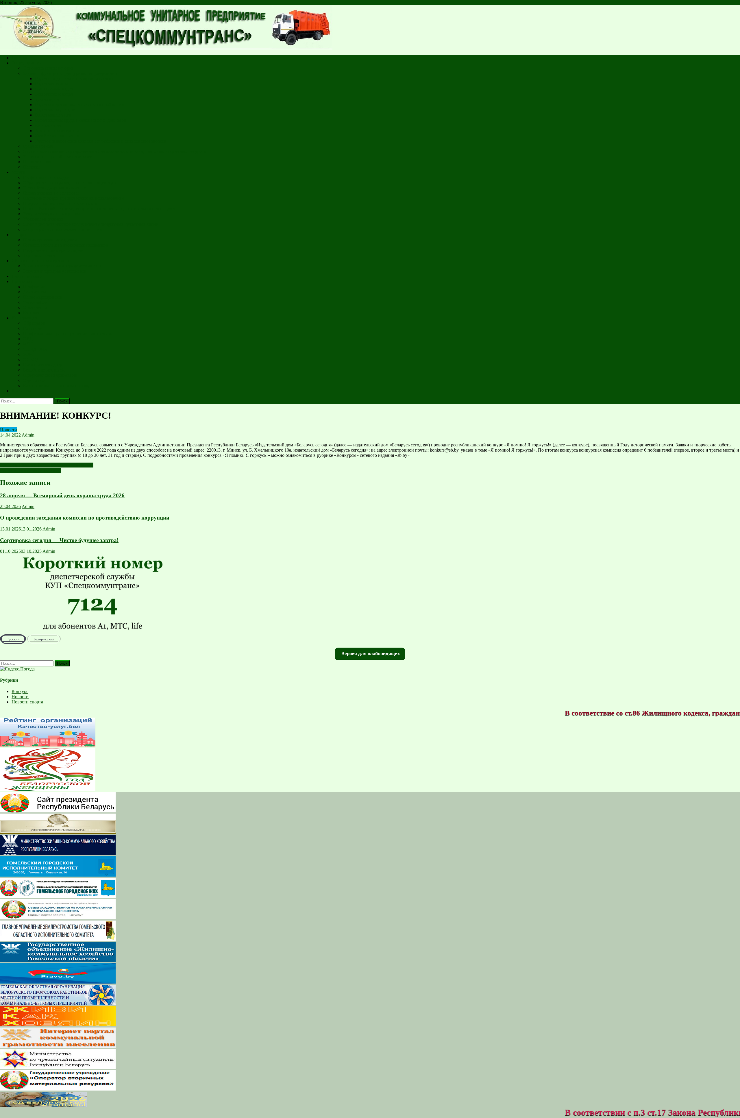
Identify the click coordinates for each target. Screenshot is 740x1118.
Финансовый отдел (54, 88)
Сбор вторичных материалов (40, 260)
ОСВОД (31, 359)
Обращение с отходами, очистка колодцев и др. (70, 182)
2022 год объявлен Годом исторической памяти (46, 465)
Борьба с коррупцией (44, 369)
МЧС (28, 343)
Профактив (34, 286)
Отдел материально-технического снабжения (79, 104)
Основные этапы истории (48, 68)
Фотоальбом (35, 302)
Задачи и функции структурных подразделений (70, 73)
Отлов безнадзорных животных (54, 187)
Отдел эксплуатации (55, 109)
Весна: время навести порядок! (30, 470)
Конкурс (20, 691)
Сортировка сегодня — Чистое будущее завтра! (59, 540)
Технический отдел (54, 94)
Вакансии (32, 328)
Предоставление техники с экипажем (60, 203)
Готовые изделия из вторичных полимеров (65, 245)
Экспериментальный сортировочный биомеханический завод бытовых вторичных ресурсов (114, 151)
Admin (28, 435)
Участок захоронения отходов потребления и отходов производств (100, 140)
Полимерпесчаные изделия (50, 239)
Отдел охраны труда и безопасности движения (81, 120)
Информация (24, 317)
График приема (38, 146)
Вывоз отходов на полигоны (51, 193)
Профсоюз (22, 281)
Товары (19, 234)
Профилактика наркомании (50, 375)
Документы (34, 291)
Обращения (34, 323)
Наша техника (37, 161)
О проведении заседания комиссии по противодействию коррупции (84, 518)
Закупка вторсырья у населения (54, 271)
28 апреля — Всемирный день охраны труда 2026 (62, 495)
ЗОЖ (28, 354)
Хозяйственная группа (57, 135)
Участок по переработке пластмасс (57, 156)
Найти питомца (27, 276)
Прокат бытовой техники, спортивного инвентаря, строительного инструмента (102, 208)
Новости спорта (27, 701)
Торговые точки (39, 255)
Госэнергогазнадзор (42, 364)
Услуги (18, 172)
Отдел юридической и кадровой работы (74, 78)
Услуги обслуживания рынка (51, 213)
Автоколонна (48, 125)
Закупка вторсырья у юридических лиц (62, 265)
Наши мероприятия (42, 297)
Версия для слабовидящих (370, 653)
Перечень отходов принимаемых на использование (73, 198)
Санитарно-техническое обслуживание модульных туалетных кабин (90, 224)
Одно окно (34, 380)
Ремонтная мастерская (57, 130)
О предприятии (27, 62)
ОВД (28, 338)
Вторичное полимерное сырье (53, 250)
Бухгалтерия (47, 99)
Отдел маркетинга (53, 114)
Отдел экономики (52, 83)
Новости (8, 429)
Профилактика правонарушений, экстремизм (68, 333)
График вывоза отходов (46, 177)
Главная (19, 57)
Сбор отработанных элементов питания (62, 229)
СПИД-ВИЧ (35, 349)
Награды (31, 167)
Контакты (32, 312)
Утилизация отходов (43, 219)
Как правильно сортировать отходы (58, 385)
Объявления (35, 307)
